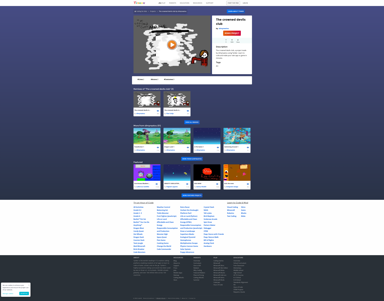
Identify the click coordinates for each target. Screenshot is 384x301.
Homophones (185, 240)
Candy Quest (139, 231)
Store (175, 280)
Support (176, 265)
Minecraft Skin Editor (221, 268)
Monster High (162, 234)
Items (243, 210)
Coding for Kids (141, 11)
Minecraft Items (219, 277)
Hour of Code (218, 285)
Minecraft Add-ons (220, 275)
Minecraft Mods (219, 280)
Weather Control (163, 207)
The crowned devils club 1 (172, 110)
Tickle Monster (163, 213)
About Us (177, 263)
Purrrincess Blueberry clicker (142, 183)
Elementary (237, 268)
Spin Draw (208, 222)
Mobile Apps (178, 273)
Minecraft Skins (219, 265)
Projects (153, 11)
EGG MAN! (197, 183)
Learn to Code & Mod (237, 203)
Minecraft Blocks (219, 273)
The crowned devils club (142, 110)
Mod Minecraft (139, 246)
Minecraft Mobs (219, 270)
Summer (196, 280)
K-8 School (237, 280)
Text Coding (231, 216)
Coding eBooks (179, 277)
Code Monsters (139, 252)
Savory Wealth (201, 187)
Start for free (233, 3)
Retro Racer (185, 207)
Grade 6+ (137, 216)
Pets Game (161, 240)
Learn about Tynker (236, 11)
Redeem (196, 268)
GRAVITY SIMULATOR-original (172, 183)
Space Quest (162, 237)
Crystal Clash (209, 207)
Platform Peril (185, 213)
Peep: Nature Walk (211, 237)
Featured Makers (199, 273)
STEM (206, 231)
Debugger (207, 228)
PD (235, 285)
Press (175, 268)
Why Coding (198, 270)
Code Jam (217, 282)
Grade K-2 (137, 210)
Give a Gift (197, 265)
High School (238, 273)
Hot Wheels (138, 234)
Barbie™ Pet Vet (140, 219)
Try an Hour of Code (144, 203)
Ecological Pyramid (187, 237)
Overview (197, 261)
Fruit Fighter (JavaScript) (166, 216)
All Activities (138, 207)
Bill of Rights (209, 240)
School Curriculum (240, 263)
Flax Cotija (170, 113)
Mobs (243, 216)
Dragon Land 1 (169, 147)
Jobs (175, 270)
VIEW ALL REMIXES (192, 122)
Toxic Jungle (138, 243)
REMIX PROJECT (232, 33)
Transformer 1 (139, 147)
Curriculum (197, 263)
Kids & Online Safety (174, 298)
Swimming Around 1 (231, 147)
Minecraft (231, 210)
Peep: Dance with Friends (214, 234)
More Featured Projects (192, 195)
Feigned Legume (172, 187)
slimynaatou (224, 28)
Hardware (208, 246)
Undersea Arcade (210, 219)
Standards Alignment (241, 282)
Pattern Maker (209, 225)
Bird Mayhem (209, 216)
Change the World (164, 246)
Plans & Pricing (199, 275)
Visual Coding (232, 207)
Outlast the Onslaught (189, 210)
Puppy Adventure (187, 252)
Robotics (230, 213)
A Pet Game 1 (199, 147)
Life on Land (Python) (188, 216)
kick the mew (229, 183)
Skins (243, 207)
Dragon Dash (139, 237)
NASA (206, 210)
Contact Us (192, 298)
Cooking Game (162, 243)
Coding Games (219, 261)
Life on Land (162, 219)
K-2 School (237, 277)
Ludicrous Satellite (142, 187)
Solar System (185, 249)
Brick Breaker (139, 249)
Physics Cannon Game (189, 246)
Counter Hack (139, 240)
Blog (175, 261)
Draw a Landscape (187, 231)
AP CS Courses (238, 275)
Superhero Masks (187, 234)
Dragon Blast (139, 228)
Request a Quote (239, 292)
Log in (245, 3)
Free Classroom (239, 265)
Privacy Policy (161, 298)
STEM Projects (238, 289)
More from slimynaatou (192, 159)
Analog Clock (209, 243)
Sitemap (176, 275)
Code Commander (164, 249)
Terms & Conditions (148, 298)
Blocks (243, 213)
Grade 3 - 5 (138, 213)
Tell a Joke (208, 213)
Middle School (238, 270)
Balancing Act (162, 210)
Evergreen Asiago (232, 187)
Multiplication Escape (189, 243)
